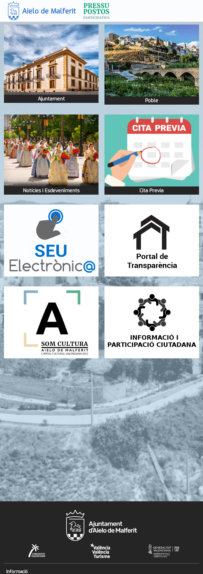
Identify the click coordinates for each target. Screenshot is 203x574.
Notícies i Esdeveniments (51, 190)
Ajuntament (51, 98)
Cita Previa (152, 190)
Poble (151, 100)
